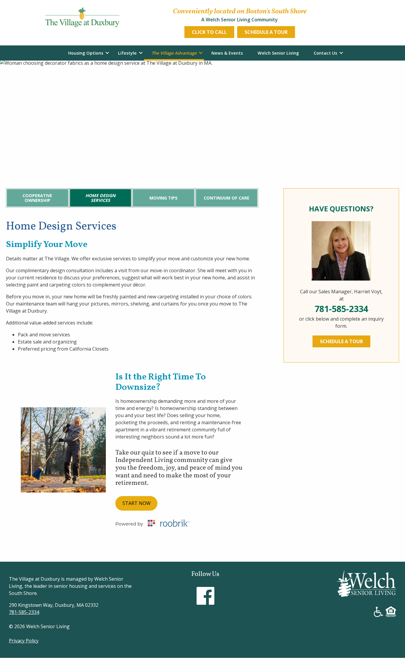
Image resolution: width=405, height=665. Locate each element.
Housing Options (85, 53)
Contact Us (325, 53)
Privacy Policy (24, 640)
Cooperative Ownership (37, 198)
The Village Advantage (174, 53)
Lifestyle (127, 53)
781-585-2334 (341, 308)
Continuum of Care (226, 198)
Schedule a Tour (266, 32)
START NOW (136, 503)
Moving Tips (163, 198)
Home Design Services (100, 198)
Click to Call (209, 32)
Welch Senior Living (278, 53)
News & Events (227, 53)
